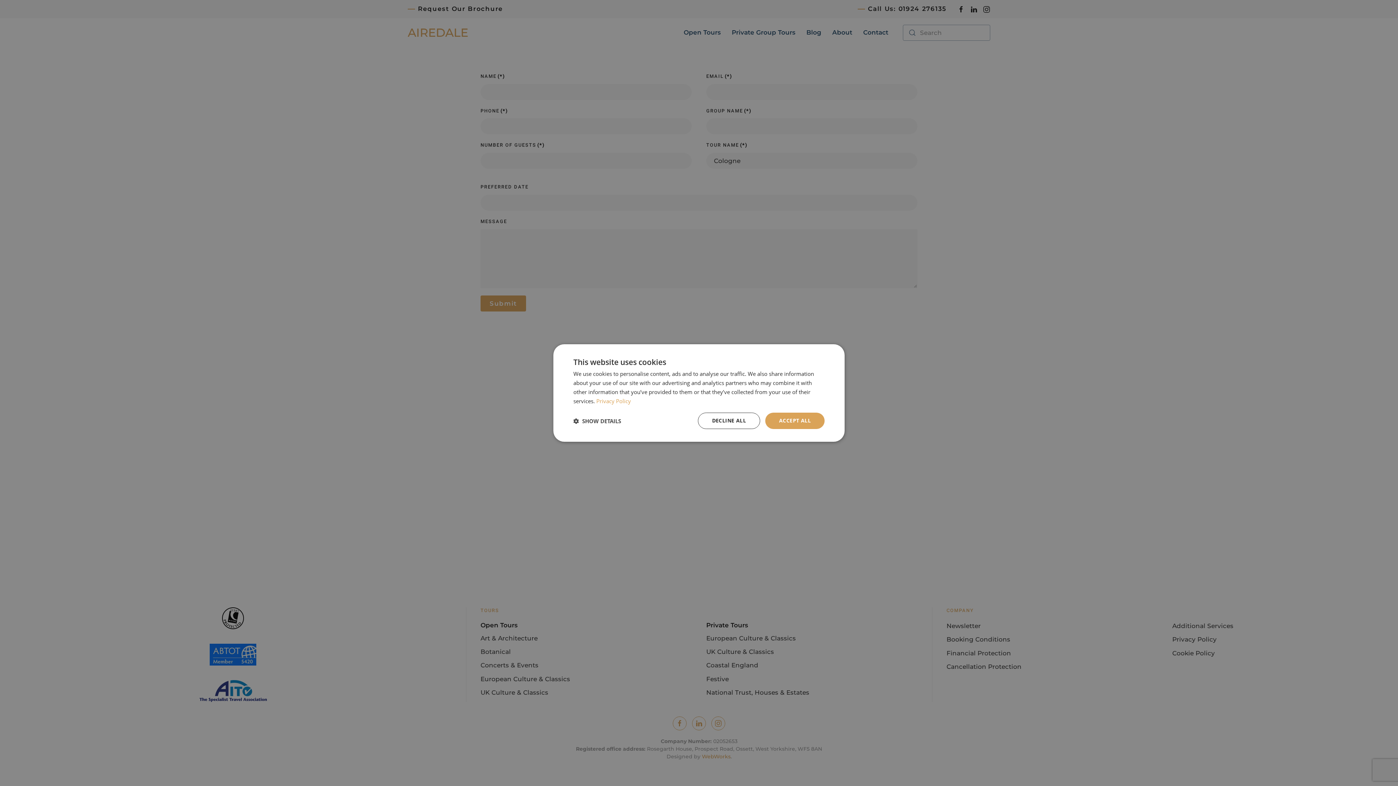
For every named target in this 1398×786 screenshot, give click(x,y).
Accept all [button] (795, 420)
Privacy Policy (613, 401)
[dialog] (699, 393)
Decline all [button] (729, 420)
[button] (597, 421)
